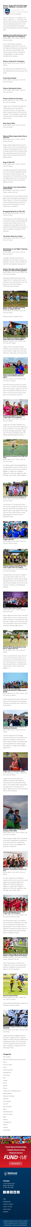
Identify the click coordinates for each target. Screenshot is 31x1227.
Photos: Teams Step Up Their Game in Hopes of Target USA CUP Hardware (15, 954)
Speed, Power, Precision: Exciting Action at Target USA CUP (14, 308)
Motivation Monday (8, 1096)
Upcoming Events (8, 1070)
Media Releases (7, 1093)
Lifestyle (5, 1127)
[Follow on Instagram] (11, 1192)
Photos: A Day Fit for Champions (13, 61)
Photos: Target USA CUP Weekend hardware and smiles (14, 830)
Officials (5, 1119)
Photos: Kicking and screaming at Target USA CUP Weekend (14, 912)
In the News (6, 1075)
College (5, 1080)
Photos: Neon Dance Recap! (12, 608)
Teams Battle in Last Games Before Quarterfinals (14, 187)
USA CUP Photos (8, 40)
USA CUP (22, 38)
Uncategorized (7, 1122)
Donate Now (15, 1163)
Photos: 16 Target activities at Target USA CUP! (15, 1027)
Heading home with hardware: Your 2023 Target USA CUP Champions (15, 35)
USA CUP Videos (7, 1065)
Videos (5, 1109)
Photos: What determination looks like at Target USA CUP (14, 647)
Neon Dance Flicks (9, 123)
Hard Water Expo (8, 1111)
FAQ (4, 1199)
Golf (4, 1078)
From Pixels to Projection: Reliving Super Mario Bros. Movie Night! (14, 338)
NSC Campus (6, 1057)
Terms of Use (22, 1223)
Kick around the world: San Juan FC (14, 497)
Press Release (7, 1101)
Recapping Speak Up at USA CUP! (14, 211)
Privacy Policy (8, 1225)
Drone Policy (7, 1209)
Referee (5, 1125)
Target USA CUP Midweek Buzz (12, 1091)
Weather (5, 1212)
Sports (22, 915)
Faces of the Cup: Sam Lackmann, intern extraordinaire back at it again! (14, 376)
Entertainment (7, 1072)
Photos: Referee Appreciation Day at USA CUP (15, 136)
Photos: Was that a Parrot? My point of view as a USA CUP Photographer (15, 269)
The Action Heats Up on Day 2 (13, 236)
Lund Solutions (23, 1225)
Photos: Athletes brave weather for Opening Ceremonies (15, 727)
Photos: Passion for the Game (13, 98)
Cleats (22, 100)
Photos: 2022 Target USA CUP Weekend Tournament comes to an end (14, 869)
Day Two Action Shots (10, 995)
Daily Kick (10, 959)
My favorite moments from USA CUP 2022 (15, 457)
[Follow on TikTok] (18, 1192)
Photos (10, 192)
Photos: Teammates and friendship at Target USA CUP (15, 538)
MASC (4, 1117)
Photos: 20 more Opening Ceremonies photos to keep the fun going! (15, 690)
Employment (7, 1201)
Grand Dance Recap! (9, 78)
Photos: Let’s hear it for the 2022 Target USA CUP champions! (14, 416)
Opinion (5, 1085)
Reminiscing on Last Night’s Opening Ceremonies (15, 249)
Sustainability (6, 1130)
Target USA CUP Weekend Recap (14, 771)
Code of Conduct (8, 1204)
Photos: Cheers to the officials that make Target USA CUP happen (14, 566)
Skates (5, 1062)
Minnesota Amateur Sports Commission (14, 1059)
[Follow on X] (8, 1192)
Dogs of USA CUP (8, 162)
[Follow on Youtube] (14, 1192)
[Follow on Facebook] (4, 1192)
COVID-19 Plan (7, 1206)
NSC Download (7, 1106)
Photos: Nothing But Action (12, 88)
